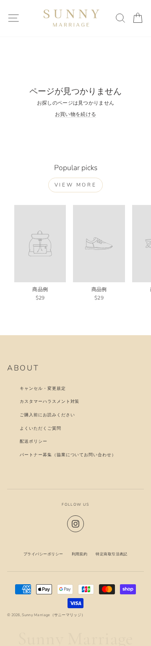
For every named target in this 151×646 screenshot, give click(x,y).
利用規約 (80, 554)
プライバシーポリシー (43, 554)
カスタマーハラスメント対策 (49, 401)
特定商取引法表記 (112, 554)
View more (75, 184)
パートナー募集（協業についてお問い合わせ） (68, 454)
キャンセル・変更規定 (43, 388)
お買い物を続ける (75, 114)
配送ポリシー (33, 441)
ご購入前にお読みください (47, 415)
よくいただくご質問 (40, 428)
